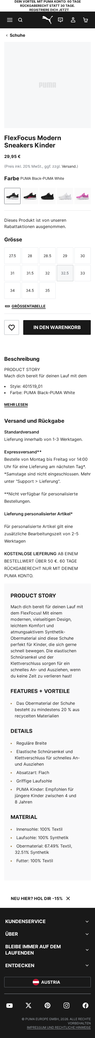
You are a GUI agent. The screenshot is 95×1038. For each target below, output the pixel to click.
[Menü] (9, 20)
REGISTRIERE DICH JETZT (49, 10)
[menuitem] (9, 1005)
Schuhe (17, 35)
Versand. (69, 166)
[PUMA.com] (47, 20)
